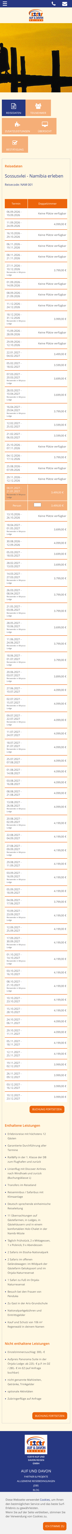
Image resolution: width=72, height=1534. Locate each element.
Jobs (36, 1485)
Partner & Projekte (36, 1476)
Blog (36, 1490)
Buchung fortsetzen (49, 1416)
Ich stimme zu (54, 1526)
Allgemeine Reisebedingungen (36, 1481)
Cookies (45, 1499)
